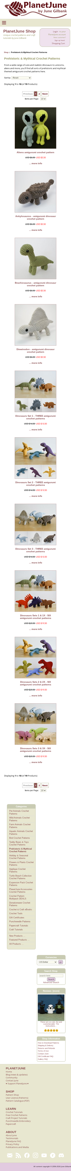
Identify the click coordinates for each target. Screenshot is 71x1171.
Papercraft (11, 1123)
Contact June (43, 1054)
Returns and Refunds (46, 1048)
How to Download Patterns (48, 1043)
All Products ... (16, 944)
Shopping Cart (58, 43)
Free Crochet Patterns (16, 1115)
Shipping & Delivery (45, 1045)
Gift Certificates (16, 917)
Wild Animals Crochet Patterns (19, 819)
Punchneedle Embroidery (18, 1121)
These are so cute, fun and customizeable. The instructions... (51, 1024)
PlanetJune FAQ (13, 1141)
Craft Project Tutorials (16, 1118)
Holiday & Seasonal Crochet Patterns (18, 857)
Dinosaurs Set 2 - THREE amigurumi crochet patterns (35, 483)
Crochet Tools (15, 913)
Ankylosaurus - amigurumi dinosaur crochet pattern (35, 217)
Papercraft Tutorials (18, 925)
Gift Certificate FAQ (45, 1056)
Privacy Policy (12, 1144)
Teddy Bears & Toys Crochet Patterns (19, 843)
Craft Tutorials (16, 929)
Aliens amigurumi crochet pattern (35, 152)
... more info (35, 163)
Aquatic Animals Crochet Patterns (21, 832)
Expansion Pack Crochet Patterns (21, 884)
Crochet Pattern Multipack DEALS (17, 897)
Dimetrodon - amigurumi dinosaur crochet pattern (35, 350)
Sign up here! (60, 40)
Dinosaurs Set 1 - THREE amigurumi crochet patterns (35, 417)
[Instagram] (35, 1155)
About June (11, 1135)
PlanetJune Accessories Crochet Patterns (20, 890)
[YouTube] (44, 1155)
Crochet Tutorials (14, 1112)
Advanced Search (51, 982)
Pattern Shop (12, 1094)
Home (9, 1071)
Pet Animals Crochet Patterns (19, 812)
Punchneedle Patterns (19, 921)
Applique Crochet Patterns (17, 870)
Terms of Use (43, 1051)
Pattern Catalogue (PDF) (17, 1100)
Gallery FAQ (43, 1059)
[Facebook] (27, 1155)
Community (12, 1077)
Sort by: (7, 78)
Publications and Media (17, 1147)
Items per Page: (32, 99)
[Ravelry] (52, 1155)
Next (45, 93)
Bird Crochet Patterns (19, 838)
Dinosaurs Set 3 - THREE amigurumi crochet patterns (35, 550)
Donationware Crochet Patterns (19, 904)
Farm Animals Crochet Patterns (20, 825)
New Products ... (17, 936)
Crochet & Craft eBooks (20, 909)
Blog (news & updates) (17, 1074)
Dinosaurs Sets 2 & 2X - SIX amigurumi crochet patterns (35, 683)
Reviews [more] (51, 991)
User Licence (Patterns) (17, 1097)
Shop (6, 52)
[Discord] (61, 1155)
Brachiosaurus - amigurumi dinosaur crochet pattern (35, 284)
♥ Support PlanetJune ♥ (17, 1083)
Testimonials (12, 1138)
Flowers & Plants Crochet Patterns (21, 863)
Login (55, 31)
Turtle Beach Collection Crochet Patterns (20, 877)
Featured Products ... (19, 940)
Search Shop (50, 971)
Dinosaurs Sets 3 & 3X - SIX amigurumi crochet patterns (35, 749)
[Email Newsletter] (9, 1155)
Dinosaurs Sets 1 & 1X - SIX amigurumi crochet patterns (35, 616)
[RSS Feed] (18, 1155)
